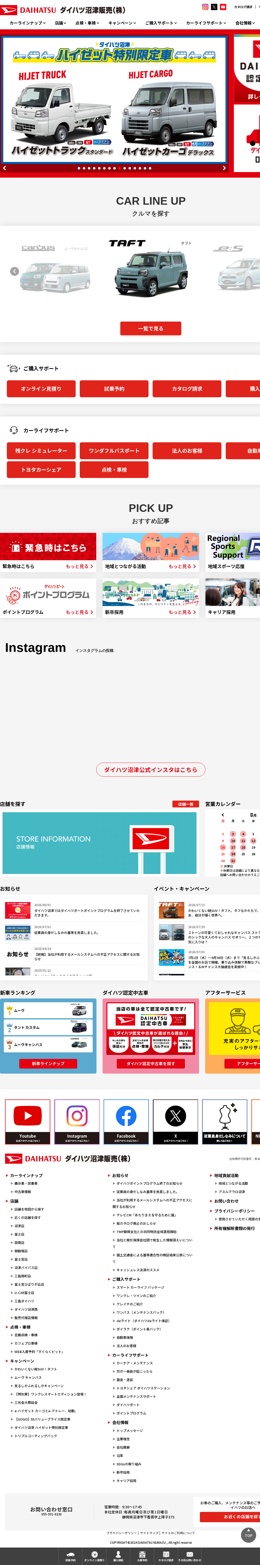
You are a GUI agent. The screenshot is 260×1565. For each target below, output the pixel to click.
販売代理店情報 (26, 1317)
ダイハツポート (128, 1404)
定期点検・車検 (26, 1334)
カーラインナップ (26, 23)
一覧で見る (151, 328)
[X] (175, 1121)
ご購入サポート (159, 23)
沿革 (120, 1455)
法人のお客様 (187, 450)
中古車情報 (22, 1191)
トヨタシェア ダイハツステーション (143, 1388)
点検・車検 (85, 23)
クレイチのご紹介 (130, 1304)
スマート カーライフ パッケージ (140, 1287)
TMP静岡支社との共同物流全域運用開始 (146, 1231)
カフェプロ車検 (26, 1343)
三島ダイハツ (24, 1301)
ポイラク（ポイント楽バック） (140, 1329)
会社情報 (243, 23)
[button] (12, 271)
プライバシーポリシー (121, 1533)
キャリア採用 (126, 1480)
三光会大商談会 (26, 1402)
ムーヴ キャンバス (28, 1377)
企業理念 (123, 1438)
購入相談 (118, 1560)
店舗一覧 (185, 804)
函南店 (19, 1242)
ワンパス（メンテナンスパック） (141, 1312)
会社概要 (123, 1447)
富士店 (19, 1234)
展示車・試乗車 (26, 1183)
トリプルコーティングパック (35, 1435)
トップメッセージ (130, 1430)
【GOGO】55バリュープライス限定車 (42, 1419)
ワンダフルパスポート (114, 450)
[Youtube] (27, 1121)
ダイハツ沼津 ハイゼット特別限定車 (41, 1427)
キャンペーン (120, 23)
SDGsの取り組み (129, 1464)
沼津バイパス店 (26, 1267)
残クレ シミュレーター (41, 450)
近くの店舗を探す (27, 1217)
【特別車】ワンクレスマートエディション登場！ (50, 1394)
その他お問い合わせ (189, 1560)
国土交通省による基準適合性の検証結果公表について (152, 1258)
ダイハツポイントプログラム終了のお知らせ (150, 1183)
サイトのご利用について (178, 1533)
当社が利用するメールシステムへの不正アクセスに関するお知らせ (152, 1203)
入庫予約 (142, 1560)
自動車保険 (125, 1337)
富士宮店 (21, 1259)
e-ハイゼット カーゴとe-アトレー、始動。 (46, 1410)
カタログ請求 (243, 7)
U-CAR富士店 (24, 1292)
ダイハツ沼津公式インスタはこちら (151, 769)
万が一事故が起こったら (135, 1371)
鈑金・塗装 (125, 1379)
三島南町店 (22, 1276)
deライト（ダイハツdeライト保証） (144, 1320)
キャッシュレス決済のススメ (138, 1269)
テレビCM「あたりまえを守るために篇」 (147, 1215)
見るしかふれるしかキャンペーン (39, 1385)
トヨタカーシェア (41, 469)
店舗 (59, 23)
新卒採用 (123, 1472)
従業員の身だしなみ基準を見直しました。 (148, 1191)
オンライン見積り (41, 388)
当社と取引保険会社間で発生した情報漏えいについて (152, 1243)
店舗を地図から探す (29, 1209)
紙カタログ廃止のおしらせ (136, 1223)
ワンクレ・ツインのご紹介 (136, 1295)
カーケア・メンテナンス (135, 1363)
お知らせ (120, 1175)
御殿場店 (21, 1250)
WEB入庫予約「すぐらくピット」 (39, 1351)
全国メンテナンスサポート (136, 1396)
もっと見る (77, 566)
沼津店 (19, 1225)
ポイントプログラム (131, 1413)
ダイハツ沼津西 (26, 1309)
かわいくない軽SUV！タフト (35, 1369)
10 (124, 168)
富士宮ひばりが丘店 (29, 1284)
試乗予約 (114, 388)
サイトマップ (149, 1533)
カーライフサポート (204, 23)
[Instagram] (77, 1121)
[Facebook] (126, 1121)
